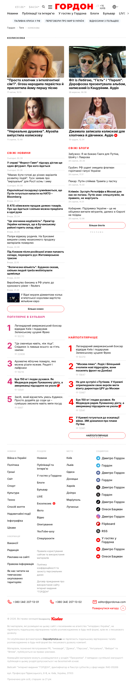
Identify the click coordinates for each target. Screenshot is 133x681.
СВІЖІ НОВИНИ (18, 153)
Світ (10, 478)
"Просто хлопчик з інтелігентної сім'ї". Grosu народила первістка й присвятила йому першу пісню (35, 84)
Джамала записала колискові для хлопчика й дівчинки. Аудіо (97, 133)
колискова (33, 27)
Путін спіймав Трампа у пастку (93, 181)
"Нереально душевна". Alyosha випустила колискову (32, 133)
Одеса (70, 471)
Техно (11, 499)
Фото (40, 510)
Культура (13, 492)
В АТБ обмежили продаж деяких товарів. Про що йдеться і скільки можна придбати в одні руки (35, 209)
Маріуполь (73, 499)
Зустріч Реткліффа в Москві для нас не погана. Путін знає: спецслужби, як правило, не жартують (96, 195)
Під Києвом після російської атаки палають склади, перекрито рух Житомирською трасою (35, 255)
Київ (69, 458)
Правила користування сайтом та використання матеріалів (50, 554)
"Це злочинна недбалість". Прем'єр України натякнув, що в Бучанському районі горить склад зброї (31, 224)
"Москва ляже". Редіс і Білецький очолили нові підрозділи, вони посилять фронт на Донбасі (98, 367)
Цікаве (11, 527)
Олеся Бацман (112, 509)
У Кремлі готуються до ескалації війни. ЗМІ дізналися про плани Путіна (97, 421)
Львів (69, 464)
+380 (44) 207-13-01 (26, 601)
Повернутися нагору (105, 608)
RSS (105, 531)
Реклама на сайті (18, 557)
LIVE (40, 496)
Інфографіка (15, 520)
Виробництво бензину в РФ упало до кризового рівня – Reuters (30, 284)
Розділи (41, 451)
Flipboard (108, 524)
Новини (12, 13)
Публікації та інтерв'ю (38, 13)
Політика (13, 464)
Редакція (13, 550)
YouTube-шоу (45, 531)
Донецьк (72, 478)
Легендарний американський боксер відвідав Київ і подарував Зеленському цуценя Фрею (99, 349)
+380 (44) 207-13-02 (68, 601)
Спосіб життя (16, 506)
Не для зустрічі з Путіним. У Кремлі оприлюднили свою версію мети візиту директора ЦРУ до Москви (99, 385)
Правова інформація (20, 564)
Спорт (11, 485)
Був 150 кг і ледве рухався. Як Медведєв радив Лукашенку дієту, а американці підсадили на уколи (100, 403)
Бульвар (109, 13)
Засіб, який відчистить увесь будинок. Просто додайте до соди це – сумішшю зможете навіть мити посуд (39, 400)
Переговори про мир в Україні (65, 20)
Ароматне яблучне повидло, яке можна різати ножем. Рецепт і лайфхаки (35, 364)
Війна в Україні (16, 458)
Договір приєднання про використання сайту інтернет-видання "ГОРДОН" (50, 586)
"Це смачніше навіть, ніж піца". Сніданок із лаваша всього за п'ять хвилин (37, 347)
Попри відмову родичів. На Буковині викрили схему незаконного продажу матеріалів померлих (31, 239)
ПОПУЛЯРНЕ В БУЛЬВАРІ (26, 316)
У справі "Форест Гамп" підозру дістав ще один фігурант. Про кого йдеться (34, 164)
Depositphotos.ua (52, 639)
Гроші (11, 471)
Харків (70, 485)
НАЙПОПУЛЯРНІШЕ (83, 337)
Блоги (94, 13)
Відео (40, 517)
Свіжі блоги (78, 148)
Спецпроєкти (45, 538)
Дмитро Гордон (113, 458)
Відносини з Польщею (104, 20)
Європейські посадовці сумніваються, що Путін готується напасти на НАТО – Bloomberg (34, 193)
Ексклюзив (44, 503)
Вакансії (12, 543)
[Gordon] (74, 7)
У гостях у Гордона (72, 13)
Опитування (45, 524)
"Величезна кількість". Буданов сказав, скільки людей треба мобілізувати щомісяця (33, 270)
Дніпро (71, 492)
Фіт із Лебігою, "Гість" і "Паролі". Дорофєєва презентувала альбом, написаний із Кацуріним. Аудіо (97, 84)
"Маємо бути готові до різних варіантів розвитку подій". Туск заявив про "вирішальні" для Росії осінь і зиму (32, 178)
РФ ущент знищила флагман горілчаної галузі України (91, 169)
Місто (69, 451)
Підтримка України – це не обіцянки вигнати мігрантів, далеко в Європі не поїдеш (96, 211)
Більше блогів (97, 225)
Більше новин (36, 308)
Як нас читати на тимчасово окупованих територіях (18, 576)
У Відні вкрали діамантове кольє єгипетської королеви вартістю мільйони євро (41, 298)
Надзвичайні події (19, 513)
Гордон (11, 27)
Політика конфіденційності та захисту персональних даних (49, 569)
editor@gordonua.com (112, 601)
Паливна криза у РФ (27, 20)
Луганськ (72, 506)
